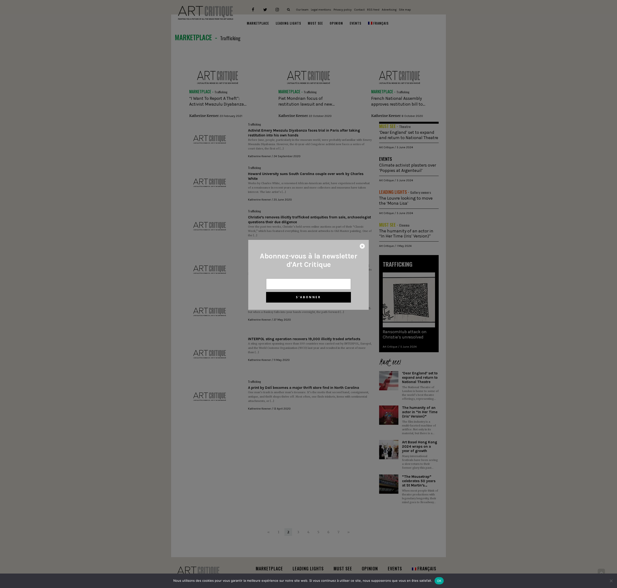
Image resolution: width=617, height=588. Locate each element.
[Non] (611, 580)
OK (439, 581)
